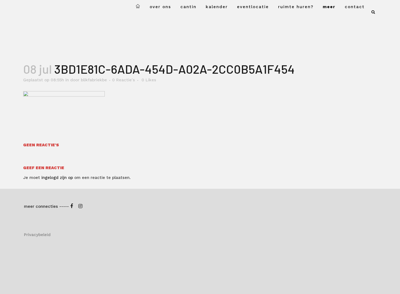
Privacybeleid (37, 234)
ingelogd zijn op (57, 177)
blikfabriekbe (94, 80)
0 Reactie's (123, 80)
